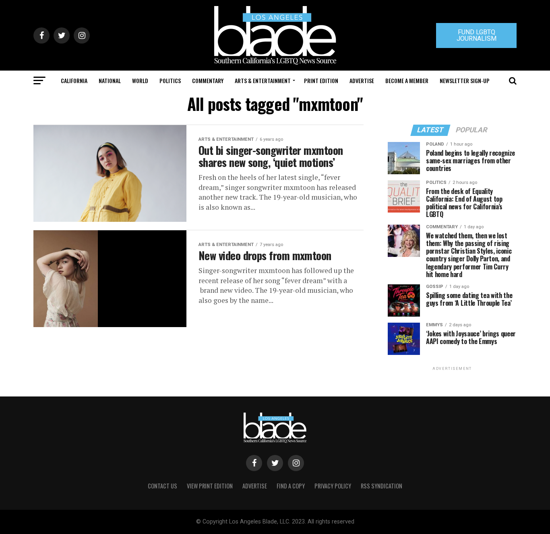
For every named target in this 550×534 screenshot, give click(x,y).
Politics (170, 80)
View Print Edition (210, 486)
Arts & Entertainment (263, 80)
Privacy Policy (332, 486)
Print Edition (321, 80)
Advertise (361, 80)
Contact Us (162, 486)
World (140, 80)
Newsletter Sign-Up (465, 80)
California (74, 80)
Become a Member (406, 80)
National (110, 80)
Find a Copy (291, 486)
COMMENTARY (207, 80)
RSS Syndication (381, 486)
